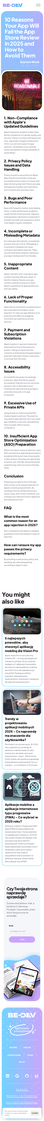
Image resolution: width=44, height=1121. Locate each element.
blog (22, 1062)
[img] (13, 5)
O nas (30, 1055)
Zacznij (13, 1047)
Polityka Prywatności (22, 1102)
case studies (14, 1055)
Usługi (27, 1047)
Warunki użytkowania (22, 1096)
